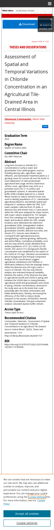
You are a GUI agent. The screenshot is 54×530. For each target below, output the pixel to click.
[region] (27, 502)
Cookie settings (37, 496)
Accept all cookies (27, 514)
